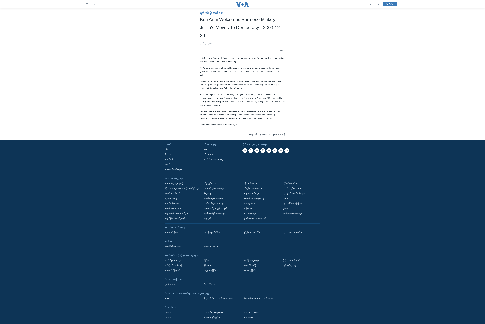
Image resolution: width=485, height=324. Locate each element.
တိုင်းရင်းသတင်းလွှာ (290, 184)
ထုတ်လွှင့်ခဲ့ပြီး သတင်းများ (211, 13)
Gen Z (285, 199)
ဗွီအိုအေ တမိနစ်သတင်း (292, 261)
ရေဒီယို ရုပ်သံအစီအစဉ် (173, 266)
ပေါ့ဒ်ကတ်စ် (208, 154)
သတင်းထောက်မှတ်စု (173, 209)
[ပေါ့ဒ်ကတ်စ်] (280, 150)
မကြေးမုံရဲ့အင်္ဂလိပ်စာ (212, 233)
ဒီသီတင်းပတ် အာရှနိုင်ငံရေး (254, 199)
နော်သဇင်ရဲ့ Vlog (289, 266)
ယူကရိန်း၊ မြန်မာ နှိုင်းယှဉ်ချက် (215, 209)
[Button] (281, 50)
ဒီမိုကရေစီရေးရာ (171, 199)
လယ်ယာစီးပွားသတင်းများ (214, 204)
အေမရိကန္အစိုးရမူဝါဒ (212, 317)
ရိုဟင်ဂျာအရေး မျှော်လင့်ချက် (255, 219)
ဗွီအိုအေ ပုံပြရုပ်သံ (250, 270)
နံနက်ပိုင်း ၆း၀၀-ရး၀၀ (173, 246)
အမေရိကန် (169, 160)
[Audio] (371, 4)
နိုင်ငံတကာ (169, 154)
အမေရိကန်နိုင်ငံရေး (172, 204)
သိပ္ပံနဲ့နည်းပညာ (210, 184)
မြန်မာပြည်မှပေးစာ (250, 184)
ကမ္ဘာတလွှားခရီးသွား (251, 194)
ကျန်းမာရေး (248, 209)
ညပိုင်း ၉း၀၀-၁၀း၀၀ (212, 246)
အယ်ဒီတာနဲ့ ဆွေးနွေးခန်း (174, 184)
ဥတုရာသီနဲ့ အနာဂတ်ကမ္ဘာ (214, 189)
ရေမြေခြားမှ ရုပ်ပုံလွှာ (251, 261)
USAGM (168, 312)
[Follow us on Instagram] (262, 150)
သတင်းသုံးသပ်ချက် (172, 194)
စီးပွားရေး (207, 194)
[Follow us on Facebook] (245, 150)
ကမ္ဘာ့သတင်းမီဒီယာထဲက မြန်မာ (176, 214)
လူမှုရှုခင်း (208, 219)
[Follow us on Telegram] (268, 150)
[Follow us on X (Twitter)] (250, 150)
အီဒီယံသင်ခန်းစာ (171, 233)
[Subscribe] (286, 150)
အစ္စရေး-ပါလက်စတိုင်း (173, 170)
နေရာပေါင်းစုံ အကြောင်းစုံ (292, 204)
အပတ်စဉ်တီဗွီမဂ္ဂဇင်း (172, 270)
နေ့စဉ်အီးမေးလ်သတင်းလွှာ (214, 160)
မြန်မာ (167, 150)
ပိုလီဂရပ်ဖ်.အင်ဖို (250, 266)
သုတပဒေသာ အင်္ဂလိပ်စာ (292, 233)
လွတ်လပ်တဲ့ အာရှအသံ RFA (215, 312)
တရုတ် (167, 165)
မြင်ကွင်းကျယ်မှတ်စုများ (253, 189)
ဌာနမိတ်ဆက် (170, 284)
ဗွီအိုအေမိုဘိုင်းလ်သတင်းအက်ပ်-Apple (218, 298)
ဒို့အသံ (285, 209)
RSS (205, 150)
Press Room (170, 317)
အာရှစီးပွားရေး (249, 204)
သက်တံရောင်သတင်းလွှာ (292, 214)
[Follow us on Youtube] (256, 150)
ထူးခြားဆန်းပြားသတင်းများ (214, 214)
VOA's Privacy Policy (252, 312)
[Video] (379, 4)
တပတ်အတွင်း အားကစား (213, 199)
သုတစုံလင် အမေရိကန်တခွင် (294, 194)
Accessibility (248, 317)
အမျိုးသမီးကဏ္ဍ (250, 214)
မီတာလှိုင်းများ (209, 284)
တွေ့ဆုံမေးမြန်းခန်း (211, 270)
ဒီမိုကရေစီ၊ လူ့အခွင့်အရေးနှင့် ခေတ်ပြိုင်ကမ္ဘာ (182, 189)
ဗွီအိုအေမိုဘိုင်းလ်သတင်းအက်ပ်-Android (259, 298)
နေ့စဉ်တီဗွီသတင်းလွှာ (173, 261)
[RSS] (274, 150)
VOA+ (167, 298)
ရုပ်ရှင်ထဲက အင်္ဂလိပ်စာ (252, 233)
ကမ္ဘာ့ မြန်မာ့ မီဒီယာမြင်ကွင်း (175, 219)
